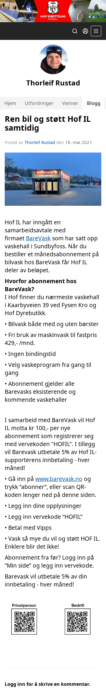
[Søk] (74, 31)
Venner (70, 103)
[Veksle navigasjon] (96, 31)
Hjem (10, 103)
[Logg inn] (85, 31)
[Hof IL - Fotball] (53, 11)
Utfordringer (39, 103)
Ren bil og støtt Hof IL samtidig (48, 123)
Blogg (93, 103)
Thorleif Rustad (39, 142)
